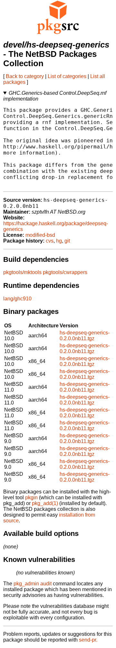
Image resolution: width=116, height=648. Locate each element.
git (67, 241)
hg (59, 241)
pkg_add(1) (45, 503)
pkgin (31, 497)
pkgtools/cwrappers (65, 272)
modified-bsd (40, 235)
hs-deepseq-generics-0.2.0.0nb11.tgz (85, 335)
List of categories (67, 76)
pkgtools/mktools (22, 272)
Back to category (25, 76)
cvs (49, 241)
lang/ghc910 (17, 298)
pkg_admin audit (33, 583)
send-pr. (88, 640)
